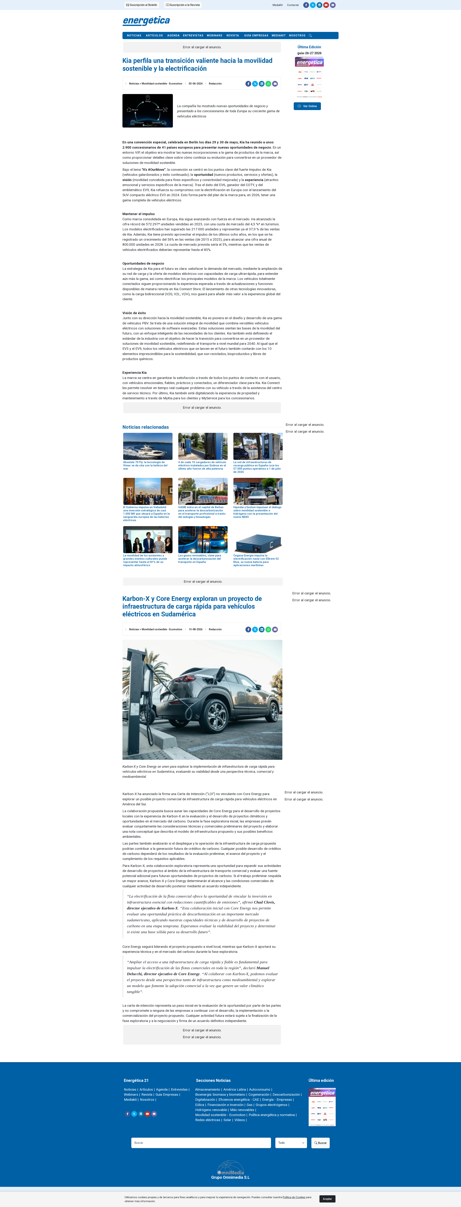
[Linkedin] (319, 5)
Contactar (293, 5)
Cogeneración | (260, 1094)
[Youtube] (326, 5)
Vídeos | (240, 1120)
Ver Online (310, 106)
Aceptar (327, 1198)
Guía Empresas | (168, 1094)
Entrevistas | (180, 1089)
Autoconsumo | (260, 1089)
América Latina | (235, 1089)
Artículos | (147, 1089)
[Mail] (333, 5)
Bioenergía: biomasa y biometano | (221, 1094)
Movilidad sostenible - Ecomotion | (221, 1115)
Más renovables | (243, 1110)
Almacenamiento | (208, 1089)
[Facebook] (306, 5)
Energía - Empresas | (278, 1099)
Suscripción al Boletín (143, 5)
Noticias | (131, 1089)
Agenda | (162, 1089)
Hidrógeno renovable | (212, 1110)
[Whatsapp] (268, 84)
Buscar (322, 1143)
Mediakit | (131, 1099)
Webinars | (132, 1094)
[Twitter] (313, 5)
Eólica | (200, 1105)
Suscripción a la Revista (184, 5)
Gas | (250, 1105)
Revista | (147, 1094)
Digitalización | (206, 1099)
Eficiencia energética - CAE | (239, 1099)
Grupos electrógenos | (272, 1105)
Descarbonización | (287, 1094)
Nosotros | (148, 1099)
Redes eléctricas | (208, 1120)
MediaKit (278, 5)
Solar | (228, 1120)
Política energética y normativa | (273, 1115)
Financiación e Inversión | (226, 1105)
